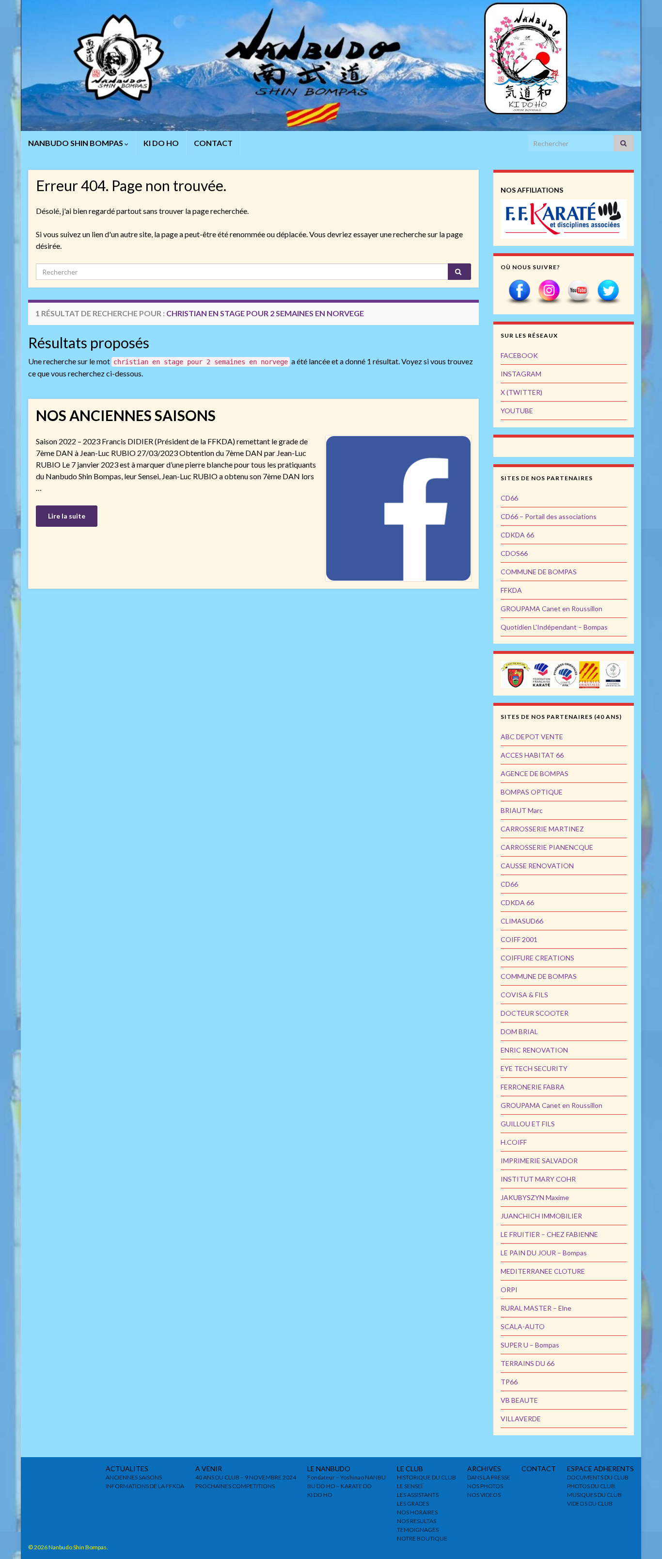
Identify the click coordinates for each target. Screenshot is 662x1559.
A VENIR (208, 1468)
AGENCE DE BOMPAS (534, 773)
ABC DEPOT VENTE (532, 736)
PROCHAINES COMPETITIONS (235, 1486)
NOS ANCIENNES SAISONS (126, 415)
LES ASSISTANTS (418, 1494)
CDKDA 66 (517, 535)
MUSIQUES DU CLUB (594, 1494)
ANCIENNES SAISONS (134, 1477)
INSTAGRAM (521, 374)
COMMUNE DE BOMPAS (539, 572)
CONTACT (213, 142)
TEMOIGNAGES (418, 1529)
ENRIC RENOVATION (534, 1050)
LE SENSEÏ (410, 1486)
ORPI (509, 1289)
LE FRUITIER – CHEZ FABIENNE (549, 1234)
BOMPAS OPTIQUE (532, 792)
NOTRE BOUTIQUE (422, 1538)
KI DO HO (161, 142)
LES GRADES (413, 1503)
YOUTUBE (517, 410)
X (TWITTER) (521, 392)
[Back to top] (640, 1537)
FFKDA (511, 590)
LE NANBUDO (328, 1468)
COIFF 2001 (519, 939)
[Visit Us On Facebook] (519, 291)
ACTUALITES (127, 1468)
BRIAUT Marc (522, 810)
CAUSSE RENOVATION (537, 865)
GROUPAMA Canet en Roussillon (551, 608)
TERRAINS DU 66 (527, 1363)
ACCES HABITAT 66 (532, 755)
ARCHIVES (484, 1468)
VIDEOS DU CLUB (590, 1503)
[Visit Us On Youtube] (578, 291)
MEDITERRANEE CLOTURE (543, 1271)
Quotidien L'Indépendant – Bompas (554, 627)
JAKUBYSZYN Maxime (535, 1197)
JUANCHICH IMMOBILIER (541, 1216)
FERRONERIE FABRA (533, 1087)
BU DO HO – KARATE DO (339, 1486)
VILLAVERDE (521, 1418)
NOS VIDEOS (484, 1494)
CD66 (509, 498)
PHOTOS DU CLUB (591, 1486)
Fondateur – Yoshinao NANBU (346, 1477)
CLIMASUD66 (522, 921)
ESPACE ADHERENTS (600, 1468)
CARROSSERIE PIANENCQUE (547, 847)
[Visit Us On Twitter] (608, 291)
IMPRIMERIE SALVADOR (539, 1160)
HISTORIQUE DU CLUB (426, 1477)
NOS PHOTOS (485, 1486)
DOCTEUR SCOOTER (534, 1013)
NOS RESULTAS (416, 1521)
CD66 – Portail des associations (549, 516)
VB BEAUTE (519, 1400)
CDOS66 (514, 553)
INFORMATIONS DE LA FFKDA (145, 1486)
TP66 (509, 1382)
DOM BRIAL (519, 1031)
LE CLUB (410, 1468)
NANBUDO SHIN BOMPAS (76, 142)
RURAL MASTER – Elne (536, 1308)
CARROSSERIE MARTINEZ (542, 829)
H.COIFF (514, 1142)
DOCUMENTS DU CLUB (598, 1477)
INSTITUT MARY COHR (538, 1179)
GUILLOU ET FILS (528, 1124)
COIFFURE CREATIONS (537, 958)
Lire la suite (66, 516)
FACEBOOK (519, 355)
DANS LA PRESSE (488, 1477)
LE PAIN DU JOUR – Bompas (544, 1253)
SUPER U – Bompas (530, 1345)
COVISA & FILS (524, 995)
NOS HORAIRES (417, 1512)
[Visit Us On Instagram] (549, 291)
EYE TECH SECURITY (534, 1068)
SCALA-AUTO (523, 1326)
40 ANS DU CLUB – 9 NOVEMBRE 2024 (245, 1477)
